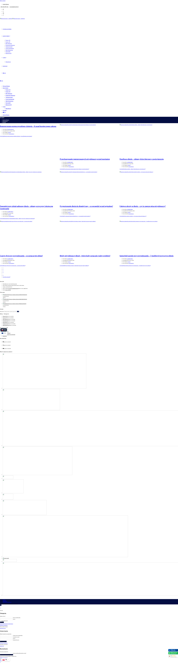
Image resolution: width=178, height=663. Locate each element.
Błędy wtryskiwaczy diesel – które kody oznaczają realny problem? (85, 256)
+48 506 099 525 (4, 6)
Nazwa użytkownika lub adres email (19, 653)
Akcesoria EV (9, 104)
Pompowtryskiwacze (10, 95)
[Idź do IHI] (8, 478)
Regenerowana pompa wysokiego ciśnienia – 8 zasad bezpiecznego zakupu (28, 126)
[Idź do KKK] (13, 492)
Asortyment (5, 88)
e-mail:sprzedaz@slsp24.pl (13, 288)
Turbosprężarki (9, 97)
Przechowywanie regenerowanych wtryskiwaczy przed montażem (85, 159)
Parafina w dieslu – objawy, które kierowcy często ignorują (142, 159)
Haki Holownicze (9, 101)
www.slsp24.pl (8, 289)
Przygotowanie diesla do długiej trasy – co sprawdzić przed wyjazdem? (86, 206)
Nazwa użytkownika (16, 617)
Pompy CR (8, 89)
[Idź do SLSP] (6, 558)
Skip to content (2, 0)
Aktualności (8, 108)
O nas (4, 106)
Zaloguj (1, 622)
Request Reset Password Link (6, 654)
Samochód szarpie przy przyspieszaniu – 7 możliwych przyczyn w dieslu (146, 256)
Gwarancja (5, 336)
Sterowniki (8, 103)
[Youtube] (3, 348)
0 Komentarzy (11, 133)
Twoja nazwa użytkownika (17, 635)
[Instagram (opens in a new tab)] (3, 11)
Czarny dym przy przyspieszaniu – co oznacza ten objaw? (21, 256)
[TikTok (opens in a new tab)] (3, 15)
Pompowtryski (5, 320)
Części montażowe (10, 99)
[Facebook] (3, 341)
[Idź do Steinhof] (10, 561)
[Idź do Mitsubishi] (8, 499)
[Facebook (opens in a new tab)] (3, 9)
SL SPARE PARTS (70, 162)
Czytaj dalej (16, 136)
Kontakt (5, 110)
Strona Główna (6, 86)
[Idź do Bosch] (44, 388)
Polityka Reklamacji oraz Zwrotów (9, 334)
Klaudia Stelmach (10, 129)
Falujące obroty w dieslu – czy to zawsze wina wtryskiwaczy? (143, 206)
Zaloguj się (2, 645)
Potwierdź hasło (16, 640)
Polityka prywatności (4, 625)
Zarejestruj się (3, 641)
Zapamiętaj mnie (4, 620)
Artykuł (4, 122)
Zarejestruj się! (3, 628)
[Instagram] (3, 345)
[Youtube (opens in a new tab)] (3, 13)
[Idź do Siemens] (65, 556)
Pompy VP (8, 91)
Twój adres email (16, 637)
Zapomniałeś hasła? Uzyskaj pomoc (6, 623)
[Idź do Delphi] (31, 409)
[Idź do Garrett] (37, 474)
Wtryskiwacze (9, 93)
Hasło (14, 619)
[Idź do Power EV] (24, 514)
